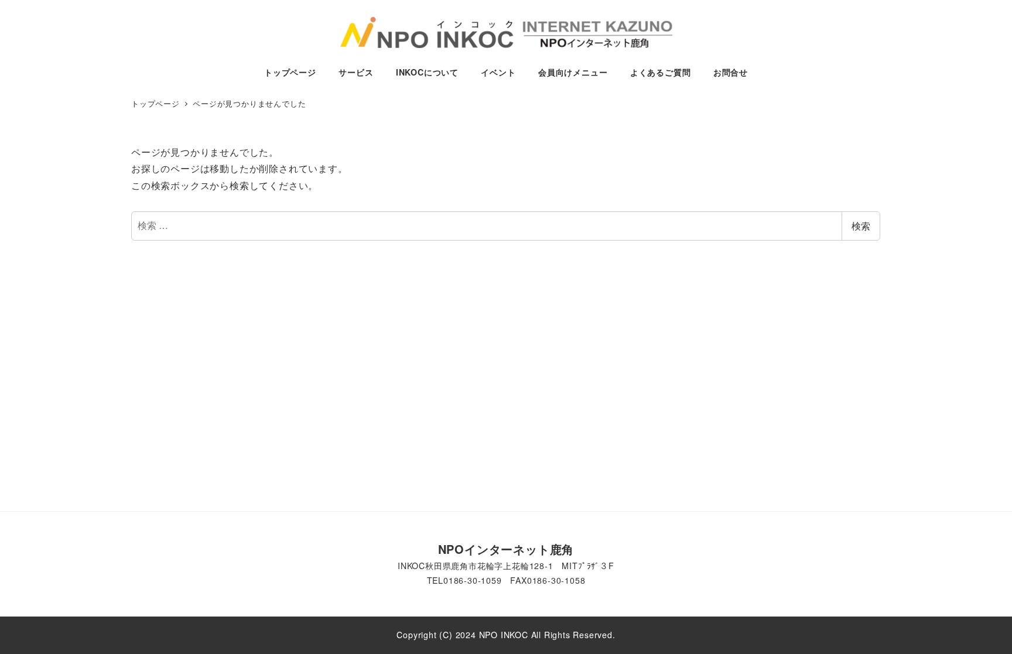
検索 (861, 225)
